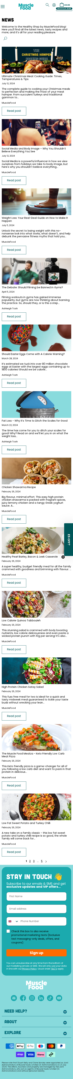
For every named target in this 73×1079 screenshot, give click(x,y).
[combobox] (13, 921)
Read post (14, 111)
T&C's (54, 969)
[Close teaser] (63, 557)
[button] (68, 539)
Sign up (36, 952)
